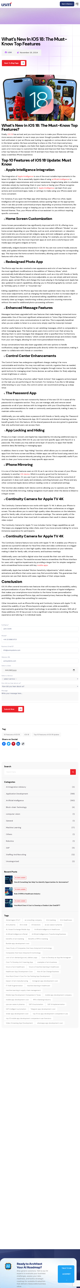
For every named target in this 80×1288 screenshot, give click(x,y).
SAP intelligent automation (16, 1009)
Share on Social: (10, 739)
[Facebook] (4, 744)
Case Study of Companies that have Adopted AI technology (29, 948)
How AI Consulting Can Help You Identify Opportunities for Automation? (41, 882)
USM (10, 52)
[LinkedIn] (18, 744)
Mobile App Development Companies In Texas (23, 995)
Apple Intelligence (25, 176)
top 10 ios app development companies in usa (50, 1014)
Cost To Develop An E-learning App (19, 962)
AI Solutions (35, 925)
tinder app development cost (17, 1014)
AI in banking (51, 920)
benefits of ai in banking (15, 939)
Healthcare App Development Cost (19, 971)
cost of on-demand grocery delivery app (21, 957)
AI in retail (23, 925)
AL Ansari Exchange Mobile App (18, 929)
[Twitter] (9, 744)
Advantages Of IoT (13, 920)
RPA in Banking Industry (42, 1000)
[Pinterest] (13, 744)
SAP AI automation (36, 1004)
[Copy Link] (23, 744)
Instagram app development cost (45, 981)
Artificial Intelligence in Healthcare (47, 929)
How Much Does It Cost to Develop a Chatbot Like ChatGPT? (37, 905)
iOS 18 (10, 134)
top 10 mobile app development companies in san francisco (28, 1018)
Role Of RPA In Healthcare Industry (27, 894)
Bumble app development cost (17, 943)
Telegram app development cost (43, 1009)
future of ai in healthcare (15, 967)
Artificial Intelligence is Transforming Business (49, 934)
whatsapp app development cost (50, 1023)
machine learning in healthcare (38, 986)
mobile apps (42, 565)
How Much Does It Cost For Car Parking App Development (28, 976)
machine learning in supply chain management (23, 990)
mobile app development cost (17, 1000)
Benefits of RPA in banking (38, 939)
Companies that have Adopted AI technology (23, 953)
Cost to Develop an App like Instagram (56, 957)
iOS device (25, 474)
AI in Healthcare (66, 920)
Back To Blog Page (11, 63)
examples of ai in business (47, 962)
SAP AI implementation (56, 1004)
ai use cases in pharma (53, 925)
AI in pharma (10, 925)
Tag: (4, 729)
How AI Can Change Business (48, 971)
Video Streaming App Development (19, 1023)
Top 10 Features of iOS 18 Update (46, 734)
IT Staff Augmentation (14, 986)
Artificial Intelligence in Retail (16, 934)
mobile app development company (58, 995)
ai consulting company (33, 920)
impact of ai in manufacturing (17, 981)
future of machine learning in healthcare (44, 967)
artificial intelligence (60, 179)
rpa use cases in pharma (15, 1004)
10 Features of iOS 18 (12, 734)
